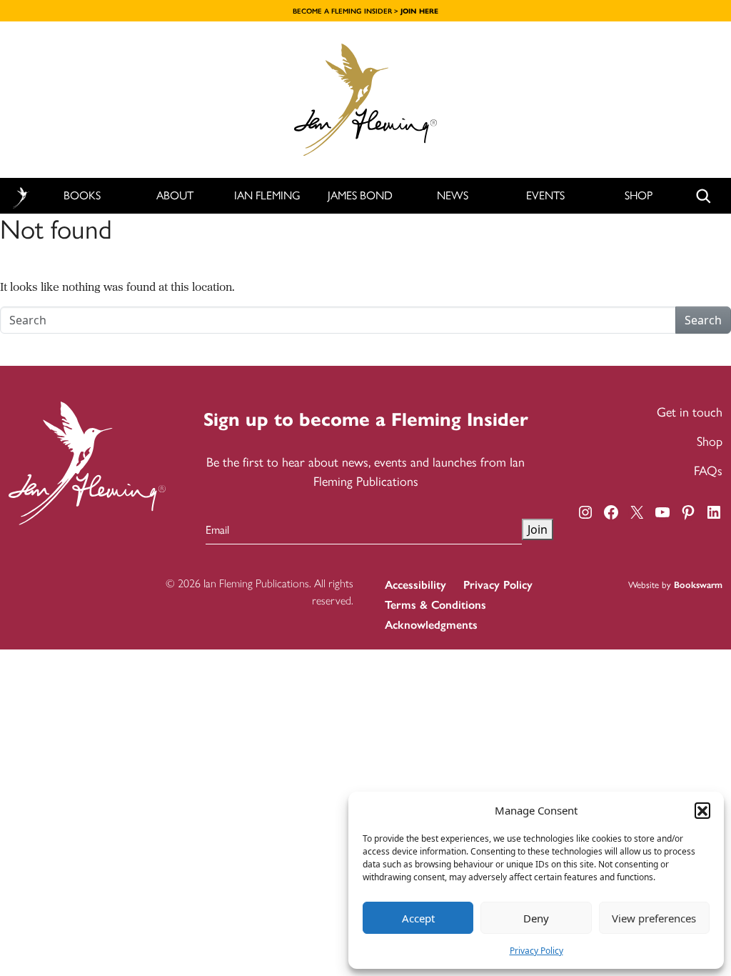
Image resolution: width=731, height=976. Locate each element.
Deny (536, 918)
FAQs (708, 471)
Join (538, 529)
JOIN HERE (419, 11)
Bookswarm (698, 584)
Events (545, 195)
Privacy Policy (536, 951)
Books (82, 195)
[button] (702, 810)
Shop (638, 195)
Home (21, 196)
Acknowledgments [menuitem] (431, 625)
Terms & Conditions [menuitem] (435, 605)
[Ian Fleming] (365, 100)
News (452, 195)
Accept (418, 918)
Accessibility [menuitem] (415, 585)
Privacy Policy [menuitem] (498, 585)
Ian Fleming (267, 195)
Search (703, 320)
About (174, 195)
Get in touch (689, 412)
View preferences (654, 918)
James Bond (360, 195)
